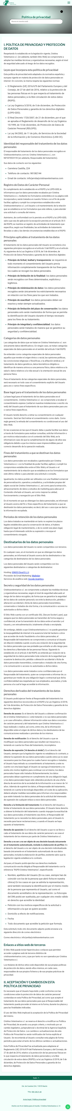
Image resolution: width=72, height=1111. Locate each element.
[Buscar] (62, 12)
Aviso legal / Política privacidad (34, 1099)
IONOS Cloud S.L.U (20, 572)
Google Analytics (36, 579)
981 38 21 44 (36, 1092)
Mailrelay (36, 576)
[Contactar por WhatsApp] (67, 1106)
